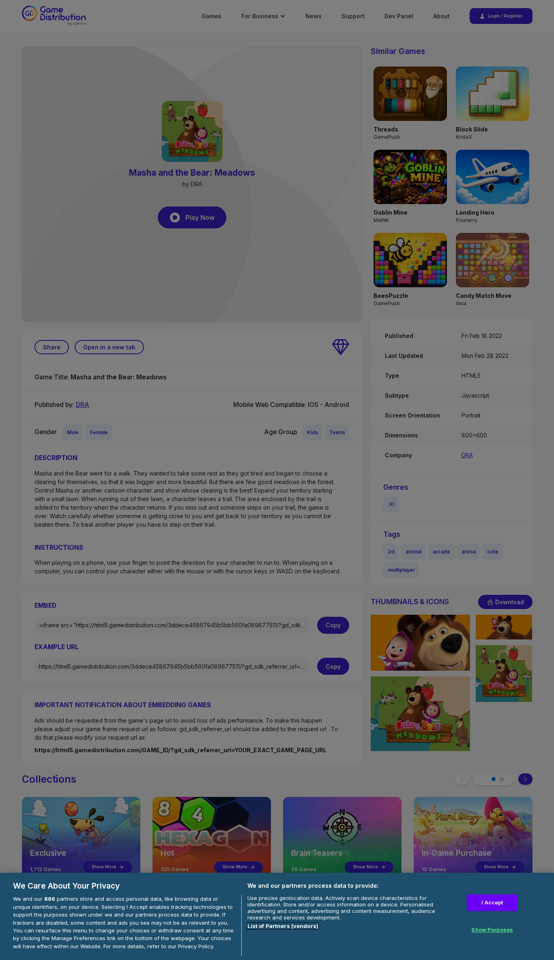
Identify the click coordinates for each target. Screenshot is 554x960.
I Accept (492, 902)
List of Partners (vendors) (282, 926)
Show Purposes (492, 930)
